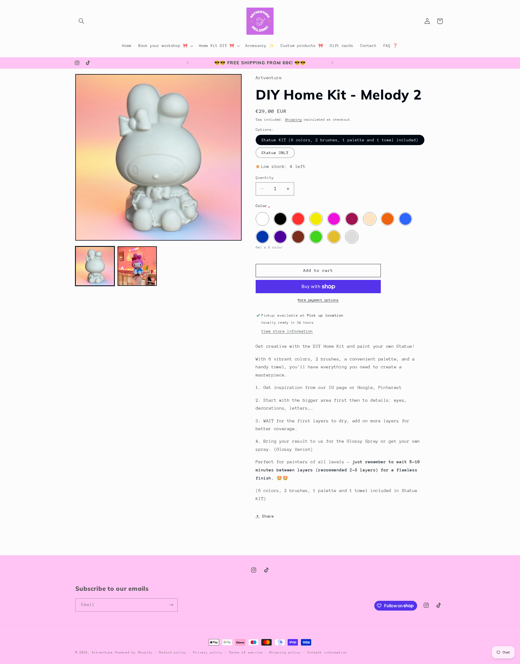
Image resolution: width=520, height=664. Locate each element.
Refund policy (173, 652)
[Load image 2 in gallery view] (137, 266)
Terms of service (246, 652)
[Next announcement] (332, 63)
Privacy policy (207, 652)
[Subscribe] (171, 605)
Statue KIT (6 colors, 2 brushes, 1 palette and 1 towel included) (340, 140)
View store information (287, 331)
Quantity (265, 177)
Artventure (102, 652)
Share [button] (268, 516)
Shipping (293, 120)
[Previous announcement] (188, 63)
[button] (81, 21)
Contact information (327, 652)
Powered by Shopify (134, 652)
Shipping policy (285, 652)
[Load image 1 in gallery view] (95, 266)
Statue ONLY (275, 153)
